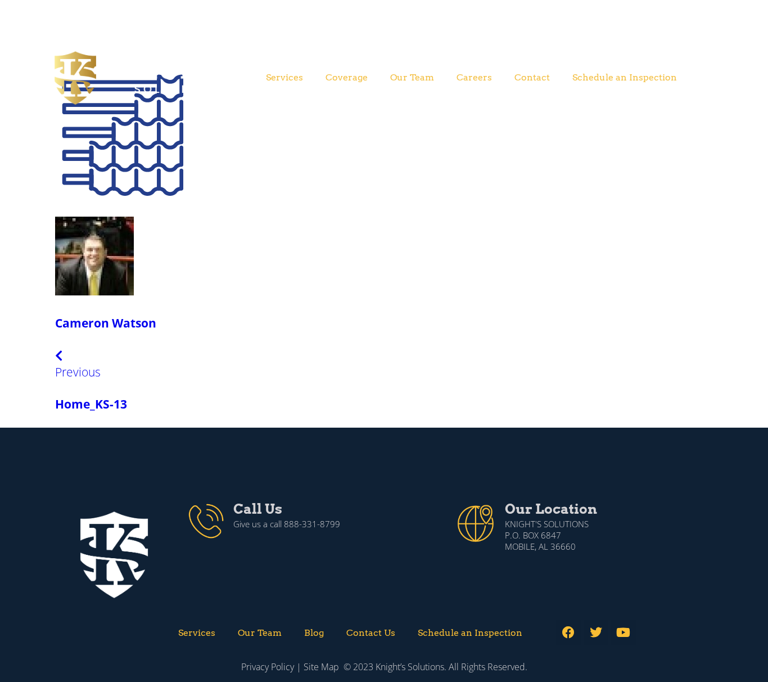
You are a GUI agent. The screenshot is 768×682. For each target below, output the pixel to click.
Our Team (412, 77)
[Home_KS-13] (121, 197)
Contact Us (370, 632)
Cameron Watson (105, 323)
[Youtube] (623, 632)
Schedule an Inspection (624, 77)
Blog (314, 632)
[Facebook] (568, 632)
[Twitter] (596, 632)
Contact (532, 77)
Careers (474, 77)
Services (284, 77)
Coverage (347, 77)
